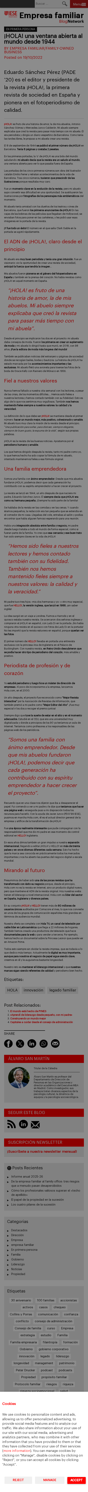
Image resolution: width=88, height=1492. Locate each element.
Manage (49, 1480)
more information (16, 1450)
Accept (76, 1480)
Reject (18, 1480)
